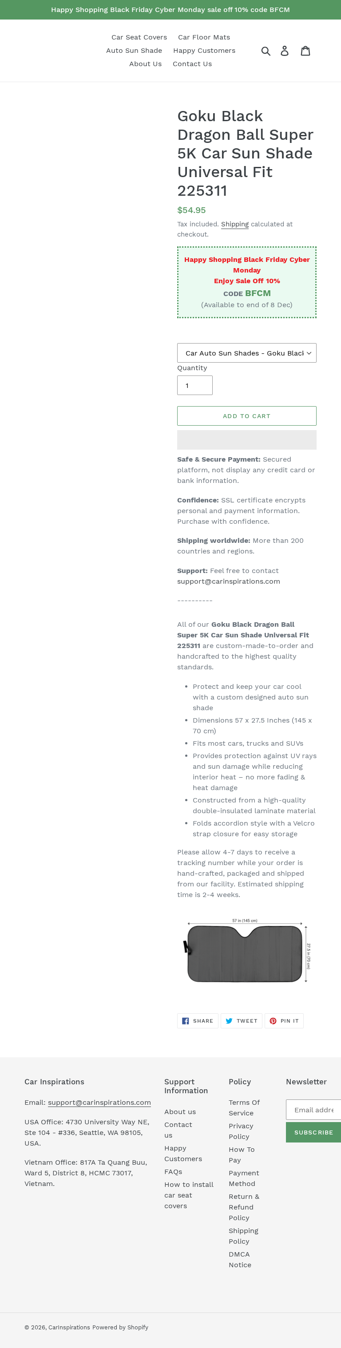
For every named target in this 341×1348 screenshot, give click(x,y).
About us (180, 1111)
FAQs (173, 1171)
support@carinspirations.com (228, 581)
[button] (247, 440)
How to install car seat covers (188, 1195)
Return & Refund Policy (244, 1207)
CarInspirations (69, 1327)
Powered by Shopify (120, 1327)
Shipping (235, 224)
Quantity (192, 368)
